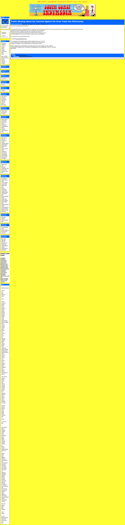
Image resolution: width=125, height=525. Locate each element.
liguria (2, 335)
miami (2, 455)
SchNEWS (3, 258)
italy (2, 331)
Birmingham (3, 43)
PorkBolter (3, 259)
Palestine (38, 23)
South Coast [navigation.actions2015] (6, 71)
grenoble (3, 326)
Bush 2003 (3, 238)
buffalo (2, 438)
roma (2, 358)
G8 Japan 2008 (4, 148)
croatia (2, 317)
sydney (2, 419)
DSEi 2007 (3, 166)
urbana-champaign (5, 496)
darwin (2, 410)
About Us (69, 1)
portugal (3, 357)
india (2, 423)
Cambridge (3, 44)
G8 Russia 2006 (4, 192)
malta (2, 342)
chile (2, 382)
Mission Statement (62, 1)
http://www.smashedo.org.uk (25, 56)
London (2, 47)
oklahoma (3, 472)
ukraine (2, 371)
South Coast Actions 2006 (4, 176)
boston (2, 436)
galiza (2, 323)
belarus (2, 309)
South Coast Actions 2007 (4, 162)
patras (2, 353)
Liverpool (3, 45)
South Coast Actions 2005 (4, 215)
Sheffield (3, 49)
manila (2, 413)
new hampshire (4, 462)
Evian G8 (3, 241)
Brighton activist (4, 267)
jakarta (2, 412)
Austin (2, 434)
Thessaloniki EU (4, 248)
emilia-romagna (4, 320)
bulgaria (3, 315)
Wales (2, 52)
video (2, 296)
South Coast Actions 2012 (4, 88)
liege (2, 334)
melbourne (3, 414)
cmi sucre (3, 386)
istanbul (2, 330)
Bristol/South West (5, 57)
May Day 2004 (4, 231)
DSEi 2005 (3, 217)
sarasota (3, 491)
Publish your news (5, 21)
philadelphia (3, 473)
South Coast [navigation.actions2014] (6, 76)
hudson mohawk (4, 449)
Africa (2, 298)
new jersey (3, 464)
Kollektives (3, 41)
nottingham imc (4, 350)
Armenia (3, 505)
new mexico (3, 465)
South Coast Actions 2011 (4, 94)
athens (2, 305)
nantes (2, 345)
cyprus (2, 319)
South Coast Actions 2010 (4, 108)
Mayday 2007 (4, 169)
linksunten (3, 338)
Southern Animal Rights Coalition (4, 279)
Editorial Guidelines (52, 1)
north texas (3, 469)
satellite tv (3, 294)
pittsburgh (3, 475)
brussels (3, 313)
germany (3, 324)
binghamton (3, 435)
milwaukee (3, 458)
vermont (3, 498)
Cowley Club (3, 261)
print (2, 291)
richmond (3, 477)
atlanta (2, 432)
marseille (3, 343)
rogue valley (3, 480)
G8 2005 (3, 218)
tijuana (2, 398)
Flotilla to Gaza (4, 110)
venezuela (3, 402)
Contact (75, 1)
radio (2, 293)
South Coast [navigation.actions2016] (6, 67)
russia (2, 361)
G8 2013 (3, 84)
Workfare (3, 90)
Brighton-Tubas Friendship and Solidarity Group (4, 265)
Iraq (34, 23)
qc (1, 417)
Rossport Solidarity (5, 204)
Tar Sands (3, 113)
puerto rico (3, 393)
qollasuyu (3, 394)
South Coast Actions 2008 (4, 135)
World (47, 23)
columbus (3, 443)
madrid (2, 341)
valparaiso (3, 401)
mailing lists (3, 518)
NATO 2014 (3, 78)
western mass (4, 499)
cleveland (3, 440)
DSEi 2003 (3, 240)
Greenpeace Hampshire (3, 270)
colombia (3, 387)
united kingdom (4, 372)
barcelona (3, 308)
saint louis (3, 481)
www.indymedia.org (5, 287)
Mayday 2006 (4, 198)
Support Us (85, 1)
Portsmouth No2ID (5, 268)
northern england (4, 349)
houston (3, 447)
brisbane (3, 408)
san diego (3, 483)
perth (2, 416)
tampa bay (3, 494)
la (1, 451)
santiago (3, 397)
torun (2, 368)
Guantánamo (4, 124)
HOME (39, 1)
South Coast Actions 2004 (4, 225)
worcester (3, 501)
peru (2, 391)
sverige (2, 365)
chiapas (2, 380)
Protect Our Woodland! (3, 274)
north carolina (4, 468)
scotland (3, 364)
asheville (3, 431)
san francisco (4, 484)
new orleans (3, 466)
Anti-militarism (30, 23)
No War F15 (3, 244)
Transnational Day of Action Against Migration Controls (5, 208)
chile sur (3, 383)
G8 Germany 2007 (5, 168)
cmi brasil (3, 384)
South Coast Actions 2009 (4, 117)
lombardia (3, 339)
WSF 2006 (3, 211)
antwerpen (3, 302)
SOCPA (2, 205)
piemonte (3, 354)
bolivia (2, 379)
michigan (3, 457)
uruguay (3, 399)
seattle (2, 492)
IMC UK (44, 1)
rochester (3, 479)
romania (3, 360)
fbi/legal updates (4, 517)
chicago (2, 439)
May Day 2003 (4, 242)
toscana (3, 369)
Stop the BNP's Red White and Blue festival (4, 157)
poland (2, 356)
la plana (3, 332)
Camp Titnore (4, 272)
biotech (2, 513)
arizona (2, 428)
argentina (3, 378)
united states (3, 495)
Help (80, 1)
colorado (3, 442)
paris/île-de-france (4, 352)
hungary (3, 327)
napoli (2, 346)
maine (2, 454)
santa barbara (4, 488)
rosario (2, 395)
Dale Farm (3, 100)
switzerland (3, 367)
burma (2, 409)
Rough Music (4, 260)
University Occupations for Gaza (4, 130)
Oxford (2, 48)
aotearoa (3, 406)
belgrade (3, 312)
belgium (2, 311)
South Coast (43, 23)
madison (3, 453)
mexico (2, 390)
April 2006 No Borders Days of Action (4, 180)
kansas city (3, 450)
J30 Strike (3, 101)
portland (3, 476)
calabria (2, 316)
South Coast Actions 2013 (4, 82)
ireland (2, 328)
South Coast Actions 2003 (4, 237)
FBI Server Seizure (5, 230)
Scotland (3, 63)
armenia (3, 304)
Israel (2, 507)
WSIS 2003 (3, 249)
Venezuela (3, 232)
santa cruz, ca (4, 490)
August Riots (3, 99)
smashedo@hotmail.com (21, 38)
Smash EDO (24, 23)
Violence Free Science (4, 281)
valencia (3, 373)
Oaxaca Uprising (4, 200)
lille (2, 337)
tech (2, 522)
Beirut (2, 506)
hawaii (2, 446)
